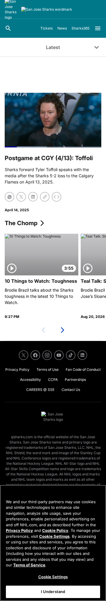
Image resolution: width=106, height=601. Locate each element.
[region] (53, 543)
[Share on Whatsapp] (9, 197)
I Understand (53, 591)
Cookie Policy (55, 530)
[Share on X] (21, 197)
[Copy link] (44, 197)
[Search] (8, 28)
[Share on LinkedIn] (33, 197)
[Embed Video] (56, 197)
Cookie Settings (54, 536)
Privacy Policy (19, 530)
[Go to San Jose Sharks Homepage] (46, 9)
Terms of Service (29, 565)
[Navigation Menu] (97, 28)
